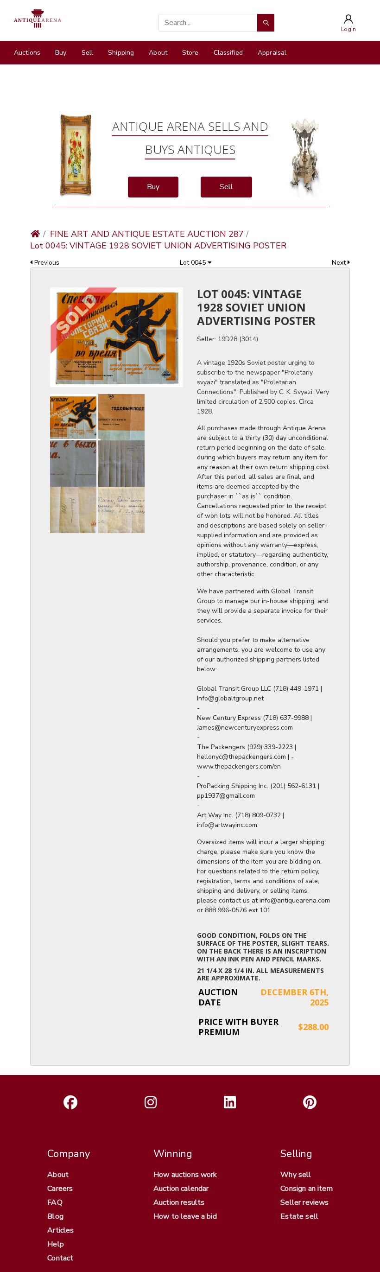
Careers (60, 1188)
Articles (60, 1230)
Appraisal (272, 52)
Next (340, 262)
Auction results (178, 1202)
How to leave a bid (185, 1216)
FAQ (54, 1202)
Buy (60, 52)
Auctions (27, 52)
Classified (228, 52)
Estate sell (299, 1216)
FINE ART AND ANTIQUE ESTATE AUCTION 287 (147, 234)
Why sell (295, 1175)
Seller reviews (304, 1202)
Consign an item (306, 1188)
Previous (45, 262)
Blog (55, 1216)
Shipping (121, 52)
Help (55, 1244)
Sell (88, 52)
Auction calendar (181, 1188)
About (158, 52)
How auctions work (185, 1175)
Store (190, 52)
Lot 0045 (194, 262)
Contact (60, 1258)
